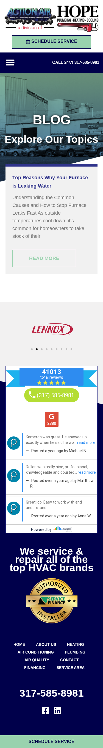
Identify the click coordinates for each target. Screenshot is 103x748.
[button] (10, 62)
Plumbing (75, 652)
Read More (44, 258)
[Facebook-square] (45, 711)
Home (19, 644)
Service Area (71, 667)
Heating (75, 644)
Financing (35, 667)
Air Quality (36, 660)
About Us (46, 644)
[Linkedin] (58, 711)
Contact (69, 660)
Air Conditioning (36, 652)
